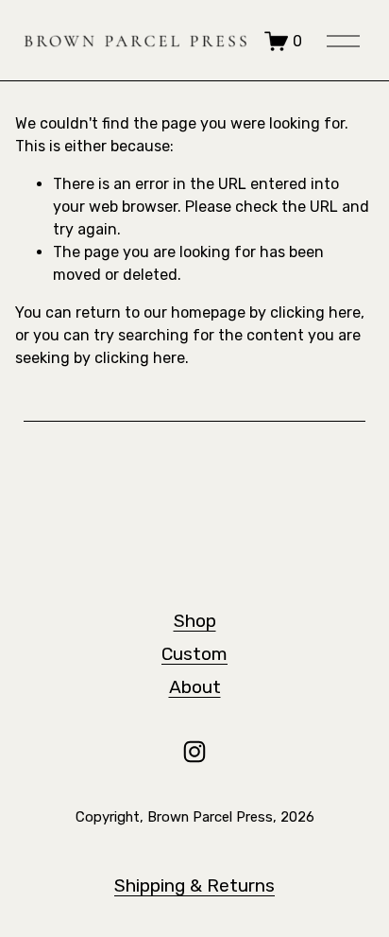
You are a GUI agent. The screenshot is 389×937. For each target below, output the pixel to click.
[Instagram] (194, 751)
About (195, 687)
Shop (195, 621)
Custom (194, 654)
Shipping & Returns (194, 885)
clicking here (315, 312)
